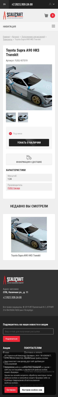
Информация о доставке (29, 162)
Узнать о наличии (29, 142)
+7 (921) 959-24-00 (22, 4)
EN (4, 4)
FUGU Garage (14, 188)
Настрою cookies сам (32, 390)
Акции (6, 347)
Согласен (11, 390)
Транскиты (7, 39)
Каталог (15, 37)
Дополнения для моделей (33, 37)
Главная (6, 37)
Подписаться (11, 339)
